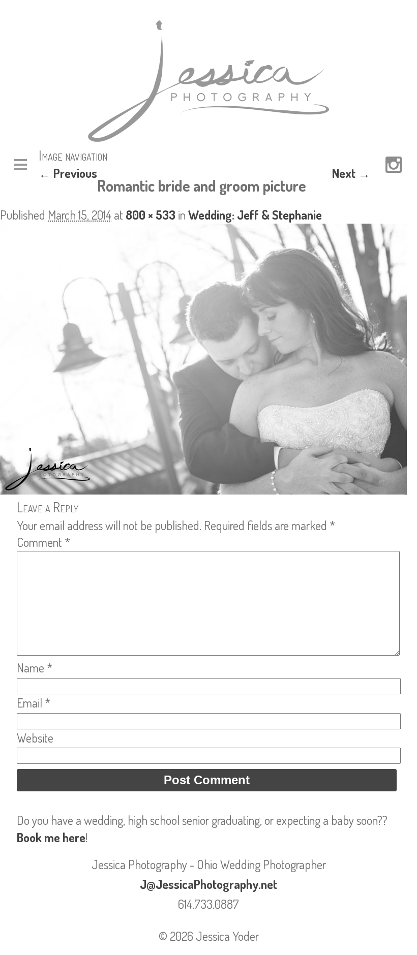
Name (34, 667)
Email (33, 703)
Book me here (51, 837)
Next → (351, 173)
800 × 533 (150, 215)
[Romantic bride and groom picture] (203, 490)
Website (35, 738)
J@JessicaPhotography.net (208, 884)
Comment (43, 542)
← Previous (68, 173)
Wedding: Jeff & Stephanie (255, 215)
